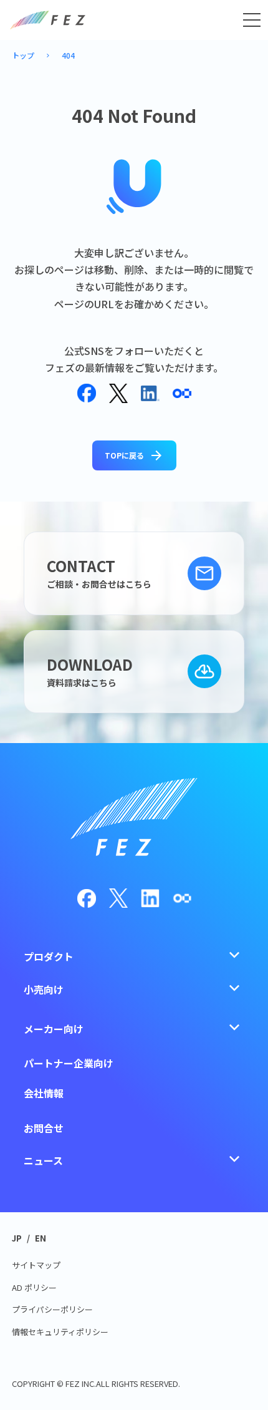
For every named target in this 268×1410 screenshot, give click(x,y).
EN (40, 1238)
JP (17, 1238)
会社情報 (44, 1093)
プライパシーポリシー (52, 1309)
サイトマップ (36, 1265)
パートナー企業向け (68, 1063)
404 (68, 55)
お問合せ (44, 1128)
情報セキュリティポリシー (60, 1332)
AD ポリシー (34, 1287)
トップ (23, 55)
